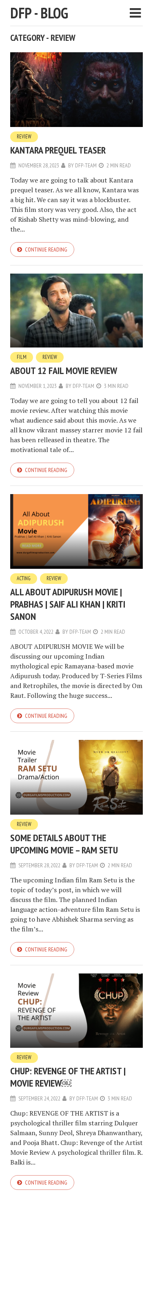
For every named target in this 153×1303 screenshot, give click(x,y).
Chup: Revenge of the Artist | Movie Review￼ (68, 1077)
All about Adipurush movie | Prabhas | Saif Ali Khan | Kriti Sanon (67, 604)
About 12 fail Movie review (63, 370)
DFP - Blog (39, 12)
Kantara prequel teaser (58, 150)
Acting (24, 578)
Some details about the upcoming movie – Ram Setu (64, 843)
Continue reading (46, 249)
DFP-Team (86, 165)
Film (22, 357)
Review (24, 136)
